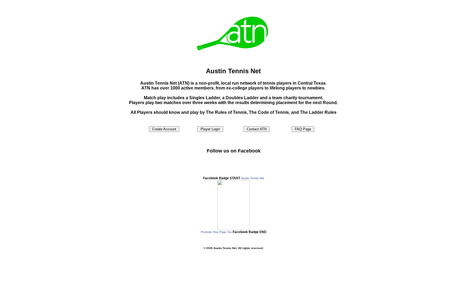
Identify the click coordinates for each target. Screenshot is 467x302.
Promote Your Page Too (216, 232)
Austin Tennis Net (252, 178)
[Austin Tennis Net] (233, 229)
